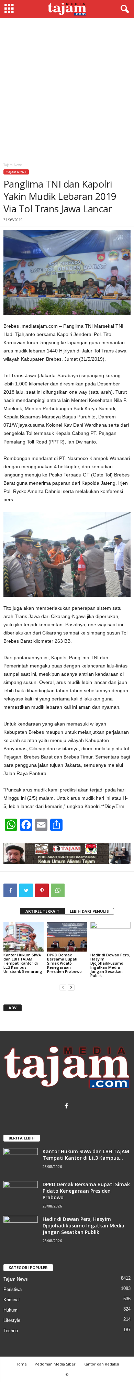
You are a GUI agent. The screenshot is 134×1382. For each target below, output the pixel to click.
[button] (123, 9)
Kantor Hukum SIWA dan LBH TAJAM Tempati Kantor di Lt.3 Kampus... (86, 1154)
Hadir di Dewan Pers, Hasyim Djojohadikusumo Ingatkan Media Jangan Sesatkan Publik (110, 965)
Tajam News (16, 172)
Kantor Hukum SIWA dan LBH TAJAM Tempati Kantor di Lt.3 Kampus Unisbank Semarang (22, 963)
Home (21, 1364)
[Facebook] (67, 1106)
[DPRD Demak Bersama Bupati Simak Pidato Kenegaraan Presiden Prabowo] (67, 937)
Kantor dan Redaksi (101, 1364)
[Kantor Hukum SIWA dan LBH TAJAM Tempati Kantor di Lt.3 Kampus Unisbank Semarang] (23, 937)
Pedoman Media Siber (55, 1364)
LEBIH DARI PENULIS (89, 911)
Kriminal (11, 1299)
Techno (10, 1330)
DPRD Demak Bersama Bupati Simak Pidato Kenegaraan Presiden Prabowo (64, 963)
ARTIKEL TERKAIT (42, 911)
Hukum (10, 1310)
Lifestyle (11, 1320)
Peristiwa (12, 1289)
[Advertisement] (67, 89)
